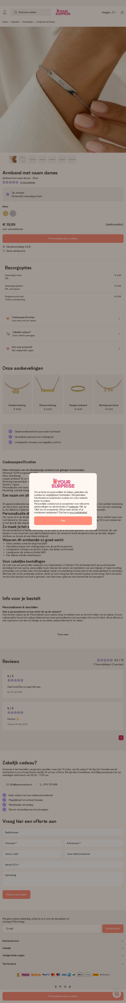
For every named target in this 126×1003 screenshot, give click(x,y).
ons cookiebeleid (78, 512)
